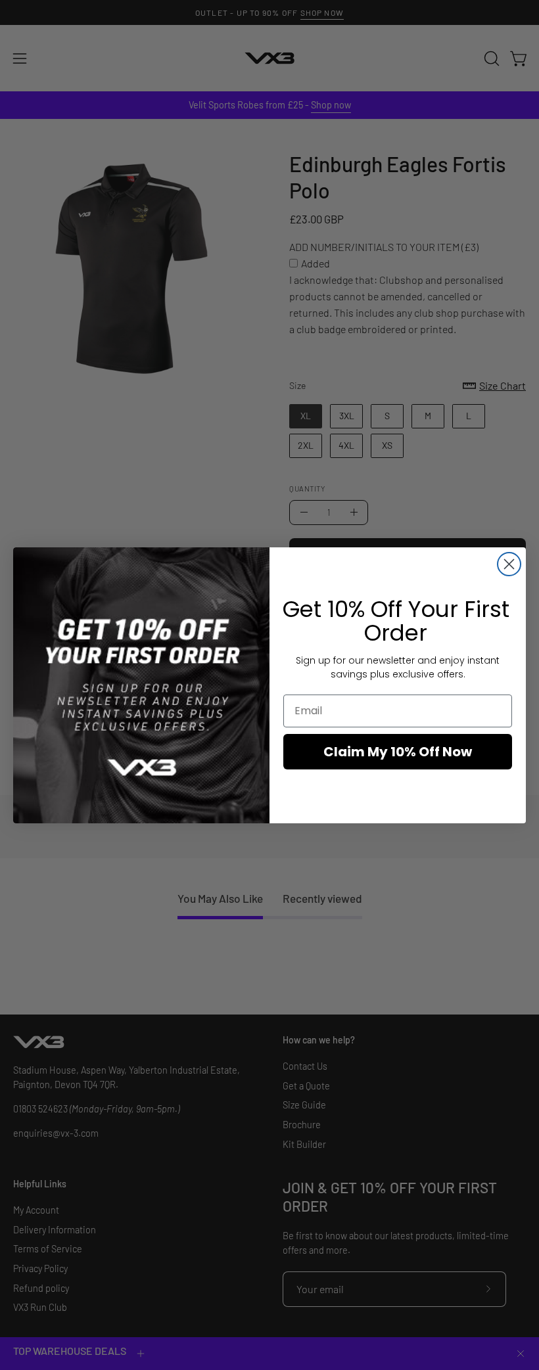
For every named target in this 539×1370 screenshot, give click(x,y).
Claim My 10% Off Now (397, 751)
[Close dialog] (509, 564)
